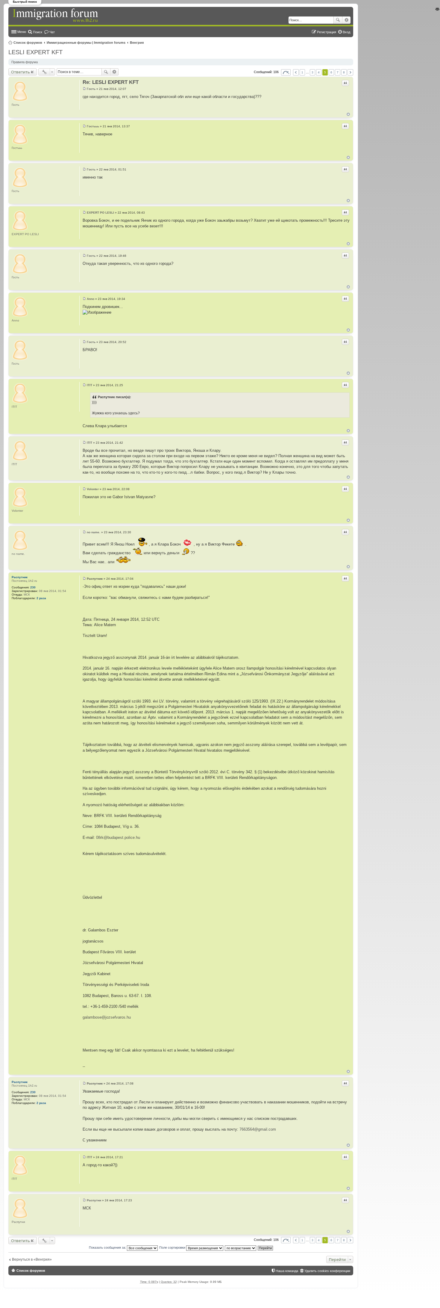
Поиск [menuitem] (37, 32)
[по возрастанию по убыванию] (241, 1247)
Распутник (20, 577)
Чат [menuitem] (52, 32)
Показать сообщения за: (108, 1247)
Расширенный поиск (346, 20)
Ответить (20, 72)
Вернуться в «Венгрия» (32, 1259)
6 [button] (331, 72)
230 (33, 587)
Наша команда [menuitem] (287, 1271)
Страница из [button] (286, 72)
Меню (21, 32)
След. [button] (350, 72)
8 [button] (344, 72)
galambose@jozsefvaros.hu (107, 1017)
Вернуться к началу (348, 114)
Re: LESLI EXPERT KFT (111, 82)
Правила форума (24, 62)
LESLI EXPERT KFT (35, 52)
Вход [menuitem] (346, 32)
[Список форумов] (56, 15)
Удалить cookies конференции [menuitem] (327, 1271)
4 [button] (319, 72)
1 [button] (302, 72)
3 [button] (312, 72)
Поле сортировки (172, 1247)
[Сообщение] (84, 88)
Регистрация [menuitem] (326, 32)
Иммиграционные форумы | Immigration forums (86, 42)
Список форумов (27, 42)
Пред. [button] (296, 72)
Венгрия (137, 42)
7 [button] (338, 72)
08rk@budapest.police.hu (118, 837)
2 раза (41, 598)
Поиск (337, 20)
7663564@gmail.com (257, 1129)
